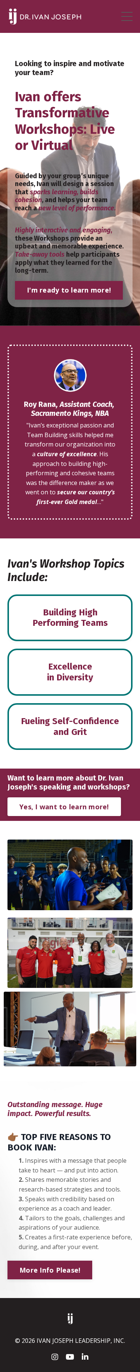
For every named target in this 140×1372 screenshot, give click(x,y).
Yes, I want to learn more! (64, 806)
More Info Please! (49, 1270)
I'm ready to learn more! (69, 289)
